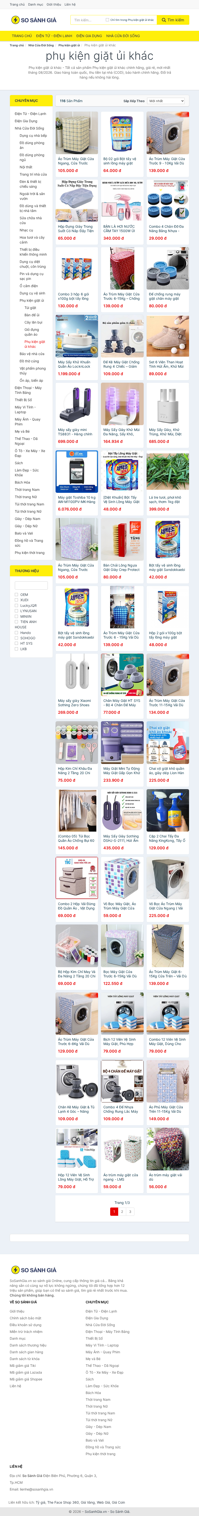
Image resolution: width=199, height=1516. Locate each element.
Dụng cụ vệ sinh (32, 293)
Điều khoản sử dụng (25, 1325)
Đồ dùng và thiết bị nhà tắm (33, 208)
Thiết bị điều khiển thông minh (33, 251)
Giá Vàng (88, 1502)
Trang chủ (17, 4)
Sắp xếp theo (134, 101)
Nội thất (26, 167)
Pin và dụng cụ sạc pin (31, 276)
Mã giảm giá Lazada (26, 1372)
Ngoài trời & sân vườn (32, 196)
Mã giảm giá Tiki (23, 1365)
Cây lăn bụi (33, 322)
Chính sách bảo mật (25, 1318)
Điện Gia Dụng (89, 36)
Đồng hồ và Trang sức (29, 542)
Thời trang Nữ (26, 497)
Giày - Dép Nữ (26, 526)
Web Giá (103, 1502)
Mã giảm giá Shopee (26, 1379)
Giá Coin (118, 1502)
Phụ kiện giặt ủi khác (35, 344)
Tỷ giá (40, 1502)
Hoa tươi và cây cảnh (32, 239)
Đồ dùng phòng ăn (32, 145)
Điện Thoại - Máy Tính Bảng (28, 390)
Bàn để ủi (32, 315)
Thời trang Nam (27, 489)
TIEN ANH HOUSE (25, 624)
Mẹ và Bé (22, 431)
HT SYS (26, 643)
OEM (24, 594)
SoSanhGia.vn (96, 1511)
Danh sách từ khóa (25, 1359)
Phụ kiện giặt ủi (69, 45)
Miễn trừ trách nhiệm (26, 1332)
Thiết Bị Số (23, 400)
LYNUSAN (28, 611)
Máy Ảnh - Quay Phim (28, 421)
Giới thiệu (54, 4)
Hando (25, 633)
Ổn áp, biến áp (31, 380)
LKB (23, 649)
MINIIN (26, 616)
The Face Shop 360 (63, 1502)
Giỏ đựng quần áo (32, 331)
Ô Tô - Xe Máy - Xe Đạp (30, 453)
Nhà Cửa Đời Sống (123, 36)
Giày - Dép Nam (27, 519)
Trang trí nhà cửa (33, 174)
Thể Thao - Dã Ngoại (26, 441)
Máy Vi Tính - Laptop (25, 409)
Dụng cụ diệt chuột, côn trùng (33, 263)
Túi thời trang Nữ (28, 511)
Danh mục (35, 4)
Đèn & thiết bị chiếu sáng (30, 183)
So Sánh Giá (119, 1511)
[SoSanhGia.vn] (34, 20)
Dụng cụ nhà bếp (33, 135)
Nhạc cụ (26, 230)
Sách (19, 463)
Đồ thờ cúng (29, 361)
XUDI (24, 600)
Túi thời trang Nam (29, 504)
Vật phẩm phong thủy (33, 370)
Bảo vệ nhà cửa (32, 354)
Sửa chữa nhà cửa (31, 220)
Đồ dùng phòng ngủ (32, 157)
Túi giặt (30, 308)
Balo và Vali (24, 533)
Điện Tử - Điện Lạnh (54, 36)
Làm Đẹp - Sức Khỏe (27, 472)
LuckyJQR (28, 605)
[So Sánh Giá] (34, 1270)
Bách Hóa (22, 482)
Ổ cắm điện (29, 286)
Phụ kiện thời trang (30, 553)
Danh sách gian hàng (26, 1352)
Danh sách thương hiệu (28, 1345)
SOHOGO (27, 638)
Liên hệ (70, 4)
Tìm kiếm (175, 19)
